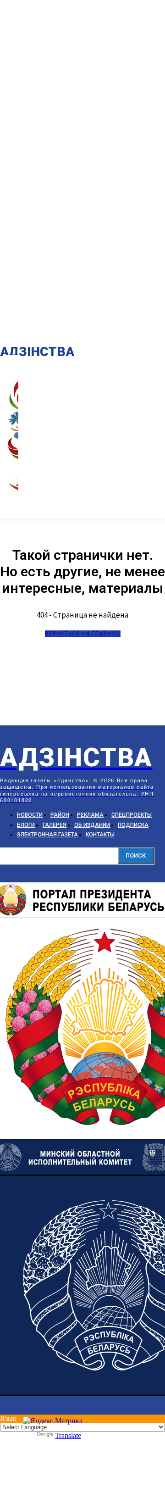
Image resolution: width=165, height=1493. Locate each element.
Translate (68, 1435)
